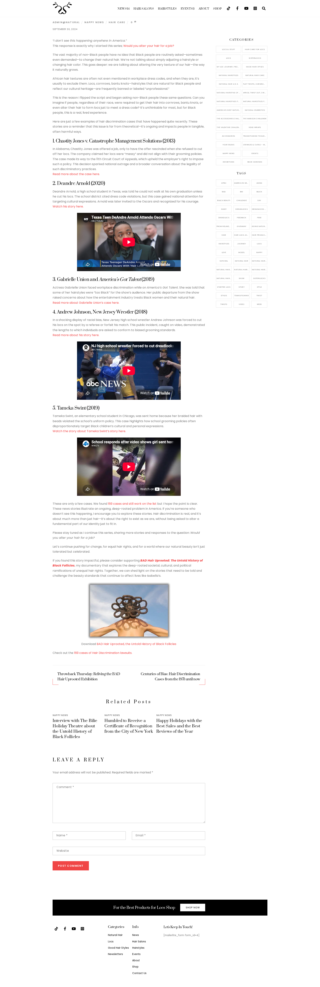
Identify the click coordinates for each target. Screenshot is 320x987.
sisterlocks (259, 278)
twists (223, 304)
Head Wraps (255, 127)
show (241, 278)
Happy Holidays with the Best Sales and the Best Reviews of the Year (179, 726)
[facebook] (237, 8)
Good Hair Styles (255, 67)
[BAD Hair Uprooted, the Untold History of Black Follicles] (128, 639)
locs (259, 243)
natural (224, 261)
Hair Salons (144, 9)
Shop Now (193, 907)
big (241, 191)
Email (141, 835)
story (241, 287)
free (259, 217)
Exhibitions (228, 162)
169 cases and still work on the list (132, 504)
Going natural (259, 226)
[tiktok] (228, 8)
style (259, 287)
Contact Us (139, 973)
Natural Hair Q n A (228, 84)
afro (223, 183)
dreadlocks (241, 209)
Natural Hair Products (224, 269)
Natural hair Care (259, 261)
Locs (228, 58)
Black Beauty (223, 200)
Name (62, 835)
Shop (217, 9)
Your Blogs (228, 144)
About (204, 9)
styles (224, 295)
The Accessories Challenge (229, 118)
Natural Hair (241, 261)
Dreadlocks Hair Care (259, 209)
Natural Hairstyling (224, 278)
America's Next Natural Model (229, 110)
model (241, 252)
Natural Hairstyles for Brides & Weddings (255, 101)
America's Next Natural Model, (241, 183)
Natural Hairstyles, (259, 269)
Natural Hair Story (241, 269)
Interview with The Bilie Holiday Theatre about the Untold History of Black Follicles (75, 729)
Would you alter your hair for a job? (149, 46)
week (259, 304)
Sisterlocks (255, 58)
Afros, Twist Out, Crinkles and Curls (255, 92)
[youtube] (246, 8)
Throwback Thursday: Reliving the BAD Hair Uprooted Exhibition (88, 676)
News (123, 9)
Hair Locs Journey (241, 235)
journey (241, 243)
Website (62, 851)
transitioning (241, 295)
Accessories (228, 136)
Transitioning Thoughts (255, 136)
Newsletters (115, 954)
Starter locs (224, 287)
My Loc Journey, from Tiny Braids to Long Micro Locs (229, 67)
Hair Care (117, 22)
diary (224, 209)
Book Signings (254, 162)
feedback (241, 217)
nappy (259, 252)
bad (224, 191)
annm (259, 183)
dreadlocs (223, 217)
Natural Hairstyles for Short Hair (229, 101)
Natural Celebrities (255, 110)
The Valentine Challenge (229, 127)
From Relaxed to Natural (224, 226)
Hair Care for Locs (255, 49)
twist (259, 295)
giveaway (241, 226)
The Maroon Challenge (254, 118)
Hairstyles (167, 9)
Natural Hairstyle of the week (229, 92)
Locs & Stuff (228, 49)
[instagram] (255, 8)
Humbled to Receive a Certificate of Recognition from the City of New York (128, 726)
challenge (241, 200)
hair (223, 235)
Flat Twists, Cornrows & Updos (255, 84)
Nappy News (94, 22)
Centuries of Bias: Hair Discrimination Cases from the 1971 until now (170, 676)
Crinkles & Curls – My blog (255, 144)
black (259, 191)
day (259, 200)
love (224, 252)
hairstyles (224, 243)
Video (241, 304)
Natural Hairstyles (228, 75)
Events (188, 9)
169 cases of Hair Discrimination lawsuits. (103, 653)
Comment (65, 787)
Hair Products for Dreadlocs (259, 235)
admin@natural (66, 22)
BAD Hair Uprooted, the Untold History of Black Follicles (136, 644)
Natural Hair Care (254, 75)
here (115, 303)
